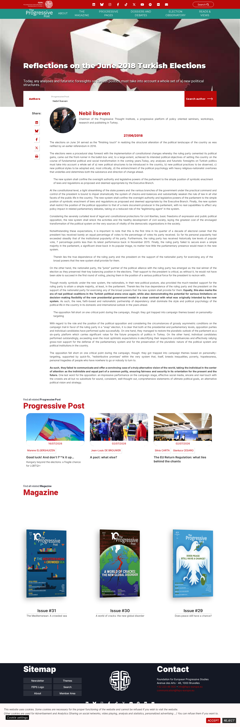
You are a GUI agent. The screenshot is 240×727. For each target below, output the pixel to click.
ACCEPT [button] (213, 720)
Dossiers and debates (141, 13)
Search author (195, 98)
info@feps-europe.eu (190, 686)
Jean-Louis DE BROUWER (106, 450)
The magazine (82, 13)
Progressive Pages (108, 13)
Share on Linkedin (36, 122)
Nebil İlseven (60, 101)
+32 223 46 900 (166, 686)
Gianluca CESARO (183, 450)
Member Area (67, 693)
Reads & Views (205, 13)
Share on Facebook (36, 139)
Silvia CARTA (162, 450)
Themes (67, 680)
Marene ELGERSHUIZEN (41, 450)
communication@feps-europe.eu (175, 690)
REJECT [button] (229, 720)
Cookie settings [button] (17, 717)
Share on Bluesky (36, 131)
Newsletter (37, 680)
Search (202, 4)
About (63, 13)
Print (36, 156)
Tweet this (36, 148)
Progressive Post (60, 96)
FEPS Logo (37, 686)
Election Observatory (176, 13)
